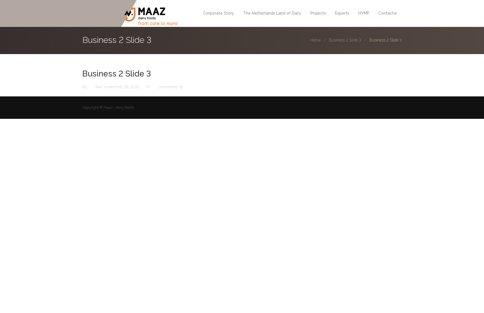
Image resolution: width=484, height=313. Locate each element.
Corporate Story (218, 13)
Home (315, 40)
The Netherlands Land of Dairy (272, 13)
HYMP (363, 13)
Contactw (387, 13)
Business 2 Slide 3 (345, 40)
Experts (342, 13)
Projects (318, 13)
